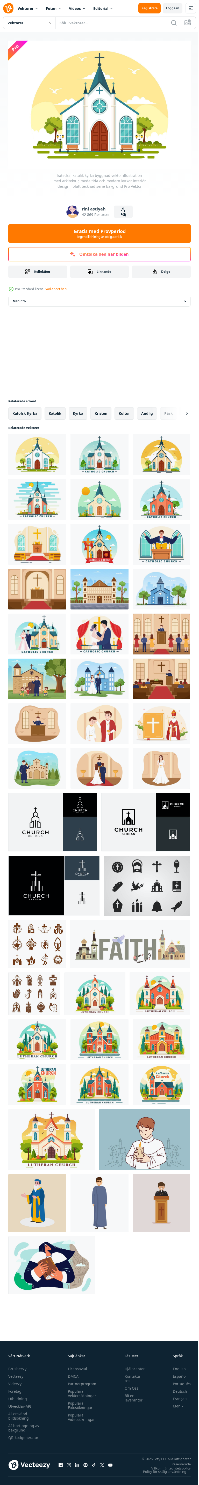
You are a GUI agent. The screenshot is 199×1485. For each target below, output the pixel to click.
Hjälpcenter (132, 1365)
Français (176, 1395)
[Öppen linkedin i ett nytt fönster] (77, 1462)
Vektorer (25, 8)
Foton (51, 8)
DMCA (72, 1373)
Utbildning (17, 1395)
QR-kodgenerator (23, 1434)
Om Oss (129, 1385)
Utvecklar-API (19, 1403)
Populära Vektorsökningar (81, 1390)
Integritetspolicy (174, 1465)
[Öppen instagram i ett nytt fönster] (69, 1462)
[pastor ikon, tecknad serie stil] (99, 1201)
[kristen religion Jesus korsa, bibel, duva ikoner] (37, 941)
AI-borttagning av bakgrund (23, 1425)
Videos (75, 8)
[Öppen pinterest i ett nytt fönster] (85, 1462)
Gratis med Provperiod (100, 233)
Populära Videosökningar (80, 1414)
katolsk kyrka (24, 410)
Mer (172, 1403)
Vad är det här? (56, 289)
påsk (168, 410)
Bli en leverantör (131, 1395)
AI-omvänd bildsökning (18, 1413)
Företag (15, 1388)
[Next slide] (178, 411)
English (175, 1365)
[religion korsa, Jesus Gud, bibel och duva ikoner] (34, 991)
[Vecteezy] (8, 8)
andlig (147, 410)
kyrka (78, 410)
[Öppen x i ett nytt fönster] (102, 1462)
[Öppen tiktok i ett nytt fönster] (94, 1462)
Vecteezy (15, 1373)
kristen (101, 410)
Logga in (172, 8)
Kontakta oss (129, 1375)
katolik (55, 410)
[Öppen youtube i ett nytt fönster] (110, 1462)
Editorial (100, 8)
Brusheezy (17, 1365)
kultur (124, 410)
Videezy (15, 1380)
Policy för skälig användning (160, 1468)
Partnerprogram (81, 1380)
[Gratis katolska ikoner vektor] (147, 883)
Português (178, 1380)
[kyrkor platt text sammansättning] (130, 941)
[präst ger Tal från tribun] (161, 1201)
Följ (123, 214)
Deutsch (176, 1388)
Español (176, 1373)
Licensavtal (76, 1365)
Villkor (152, 1465)
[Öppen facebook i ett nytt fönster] (61, 1462)
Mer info (19, 298)
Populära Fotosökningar (79, 1402)
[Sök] (174, 23)
